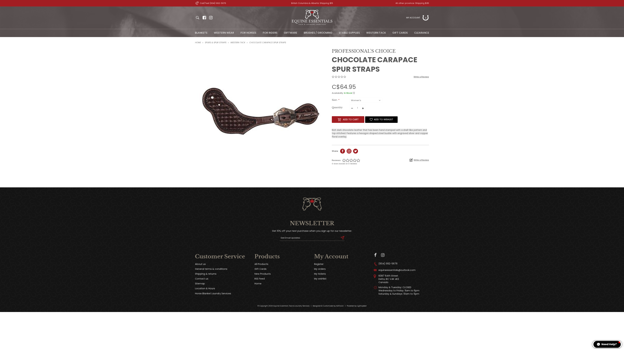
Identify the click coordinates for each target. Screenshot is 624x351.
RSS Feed (259, 278)
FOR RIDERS (270, 33)
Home (257, 283)
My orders (320, 269)
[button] (607, 344)
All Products (261, 264)
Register (319, 264)
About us (200, 264)
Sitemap (200, 283)
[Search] (197, 17)
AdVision (340, 306)
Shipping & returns (205, 273)
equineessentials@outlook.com (397, 270)
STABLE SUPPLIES (349, 33)
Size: (335, 100)
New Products (262, 273)
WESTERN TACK (376, 33)
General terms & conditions (211, 269)
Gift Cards (400, 33)
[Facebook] (376, 255)
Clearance (421, 33)
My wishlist (320, 278)
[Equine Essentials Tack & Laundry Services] (312, 25)
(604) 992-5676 (387, 263)
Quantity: (337, 107)
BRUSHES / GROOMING (318, 33)
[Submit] (342, 238)
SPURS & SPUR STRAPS (215, 42)
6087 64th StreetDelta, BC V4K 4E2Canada (388, 279)
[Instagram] (383, 255)
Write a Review (421, 76)
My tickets (320, 273)
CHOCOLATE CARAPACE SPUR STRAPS (267, 42)
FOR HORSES (248, 33)
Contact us (201, 278)
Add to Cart (351, 119)
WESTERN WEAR (224, 33)
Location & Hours (205, 288)
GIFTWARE (290, 33)
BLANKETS (201, 33)
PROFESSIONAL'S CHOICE (364, 51)
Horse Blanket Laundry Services (213, 293)
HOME (198, 42)
